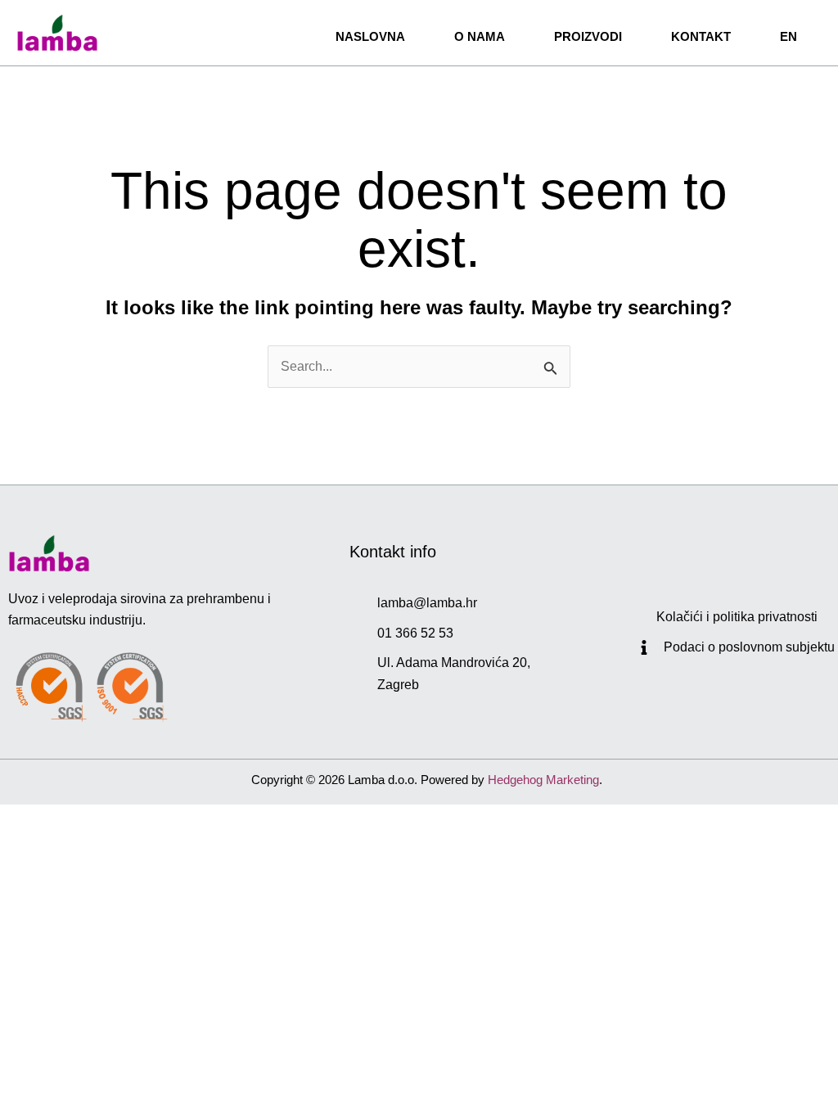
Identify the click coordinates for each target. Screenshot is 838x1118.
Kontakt (701, 36)
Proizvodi (588, 36)
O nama (479, 36)
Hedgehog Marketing (543, 780)
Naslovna (370, 36)
